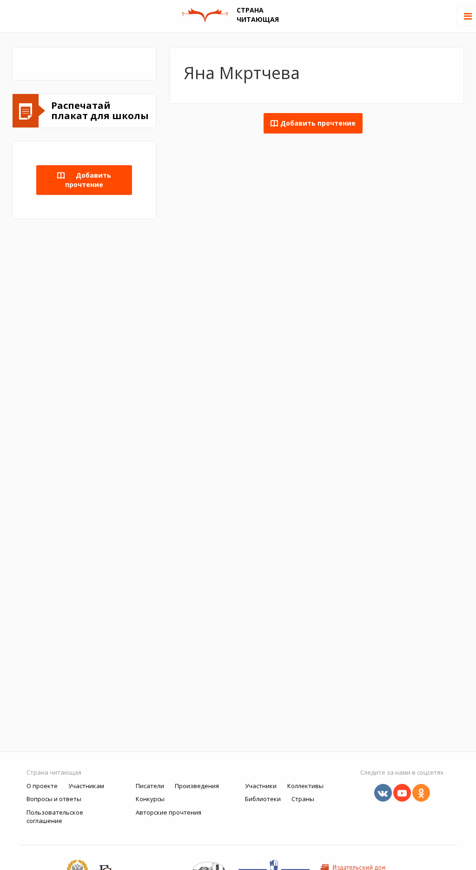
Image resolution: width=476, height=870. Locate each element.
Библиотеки (263, 799)
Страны (302, 799)
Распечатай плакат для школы (100, 110)
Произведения (197, 786)
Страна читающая (53, 772)
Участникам (86, 786)
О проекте (42, 786)
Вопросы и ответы (53, 799)
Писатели (150, 786)
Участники (261, 786)
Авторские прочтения (168, 812)
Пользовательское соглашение (54, 816)
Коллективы (305, 786)
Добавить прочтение (88, 180)
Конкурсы (150, 799)
